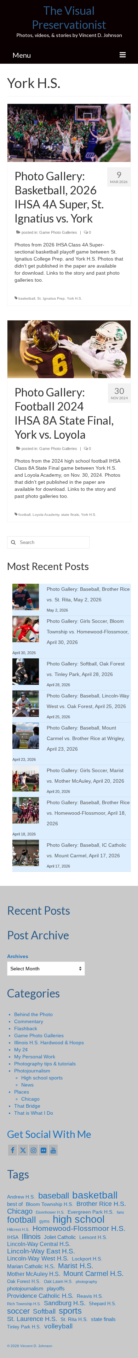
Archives (17, 956)
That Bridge (27, 1106)
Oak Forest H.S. (24, 1281)
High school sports (42, 1078)
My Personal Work (34, 1056)
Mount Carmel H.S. (93, 1273)
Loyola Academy (46, 515)
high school (78, 1219)
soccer (18, 1311)
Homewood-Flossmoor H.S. (79, 1228)
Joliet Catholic (60, 1237)
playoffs (56, 1288)
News (27, 1085)
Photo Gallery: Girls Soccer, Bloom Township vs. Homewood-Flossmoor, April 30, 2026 (88, 631)
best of (15, 1204)
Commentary (28, 1021)
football (24, 515)
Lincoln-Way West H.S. (38, 1258)
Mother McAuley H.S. (33, 1274)
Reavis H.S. (90, 1296)
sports (70, 1310)
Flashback (25, 1028)
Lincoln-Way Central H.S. (38, 1244)
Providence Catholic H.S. (40, 1295)
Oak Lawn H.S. (58, 1281)
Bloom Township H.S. (49, 1204)
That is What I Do (33, 1113)
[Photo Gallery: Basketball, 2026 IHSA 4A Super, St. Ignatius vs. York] (69, 132)
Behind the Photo (33, 1014)
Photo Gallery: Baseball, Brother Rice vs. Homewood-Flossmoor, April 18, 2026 (88, 813)
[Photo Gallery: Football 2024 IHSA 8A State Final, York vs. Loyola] (69, 349)
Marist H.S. (75, 1265)
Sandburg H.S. (65, 1303)
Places (21, 1092)
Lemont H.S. (93, 1237)
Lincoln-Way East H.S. (41, 1251)
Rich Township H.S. (24, 1304)
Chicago (30, 1099)
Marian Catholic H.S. (31, 1266)
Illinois (31, 1236)
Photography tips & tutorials (45, 1063)
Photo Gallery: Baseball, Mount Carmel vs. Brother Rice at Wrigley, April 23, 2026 (86, 738)
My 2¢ (21, 1049)
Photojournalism (32, 1071)
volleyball (58, 1326)
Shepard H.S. (102, 1303)
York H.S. (74, 298)
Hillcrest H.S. (18, 1229)
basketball (26, 298)
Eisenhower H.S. (50, 1212)
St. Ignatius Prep (51, 298)
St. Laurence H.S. (32, 1318)
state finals (70, 515)
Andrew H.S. (21, 1197)
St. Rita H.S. (74, 1319)
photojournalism (25, 1288)
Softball (44, 1311)
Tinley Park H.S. (24, 1326)
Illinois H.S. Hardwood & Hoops (49, 1042)
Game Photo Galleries (58, 232)
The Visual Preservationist (69, 17)
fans (120, 1212)
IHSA (12, 1237)
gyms (44, 1221)
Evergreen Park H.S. (91, 1212)
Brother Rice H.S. (101, 1203)
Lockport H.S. (87, 1259)
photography (86, 1281)
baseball (53, 1195)
